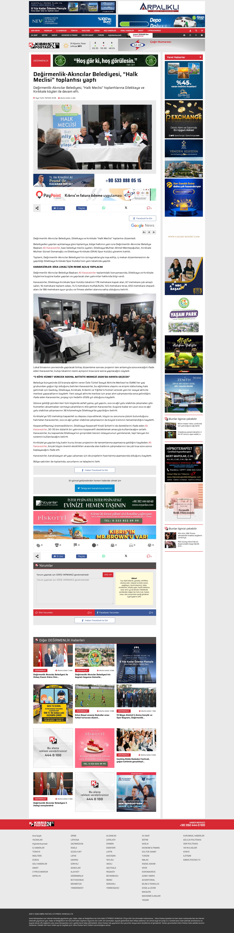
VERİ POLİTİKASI (190, 843)
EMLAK (145, 859)
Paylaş (81, 208)
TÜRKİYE (74, 30)
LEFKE (73, 855)
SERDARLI (111, 883)
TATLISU (110, 859)
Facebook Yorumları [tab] (109, 613)
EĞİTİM (44, 35)
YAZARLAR (48, 30)
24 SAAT (34, 35)
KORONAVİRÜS (148, 871)
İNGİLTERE (86, 30)
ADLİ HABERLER (110, 30)
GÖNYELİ (75, 863)
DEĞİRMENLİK (40, 60)
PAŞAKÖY (110, 871)
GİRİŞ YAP (108, 574)
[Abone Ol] (142, 225)
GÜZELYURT (76, 851)
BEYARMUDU (112, 875)
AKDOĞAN (111, 855)
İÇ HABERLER (61, 30)
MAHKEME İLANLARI (151, 895)
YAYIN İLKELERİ (190, 847)
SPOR (144, 867)
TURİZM (101, 35)
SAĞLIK (54, 35)
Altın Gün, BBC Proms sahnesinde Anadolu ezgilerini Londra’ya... (190, 535)
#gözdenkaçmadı (114, 35)
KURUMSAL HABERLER (193, 835)
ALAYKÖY (75, 871)
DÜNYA (97, 30)
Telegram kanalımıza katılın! (96, 488)
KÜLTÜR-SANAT (87, 35)
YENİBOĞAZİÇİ (112, 887)
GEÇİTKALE (111, 867)
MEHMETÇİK (76, 883)
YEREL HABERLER (127, 30)
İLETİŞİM (187, 855)
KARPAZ (74, 859)
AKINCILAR (76, 867)
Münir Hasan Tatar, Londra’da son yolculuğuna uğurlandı (190, 424)
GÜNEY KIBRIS (148, 875)
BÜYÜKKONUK (77, 879)
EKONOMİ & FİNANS (69, 35)
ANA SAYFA (35, 30)
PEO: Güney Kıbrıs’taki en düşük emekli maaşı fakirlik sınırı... (188, 543)
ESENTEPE (111, 847)
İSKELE (74, 847)
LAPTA (109, 851)
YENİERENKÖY (77, 887)
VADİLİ (109, 863)
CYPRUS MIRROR (154, 30)
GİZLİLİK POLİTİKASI (192, 839)
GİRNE (73, 835)
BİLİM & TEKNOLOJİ (150, 883)
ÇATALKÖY (111, 839)
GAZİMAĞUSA (77, 843)
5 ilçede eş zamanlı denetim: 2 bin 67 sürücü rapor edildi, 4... (190, 433)
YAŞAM (145, 900)
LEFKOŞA (75, 839)
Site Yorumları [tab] (46, 613)
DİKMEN (110, 843)
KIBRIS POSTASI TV (191, 859)
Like (60, 208)
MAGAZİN (146, 891)
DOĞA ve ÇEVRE (149, 887)
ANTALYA (36, 875)
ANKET (140, 30)
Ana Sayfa (36, 835)
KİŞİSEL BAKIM (148, 863)
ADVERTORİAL (148, 879)
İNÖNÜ (109, 879)
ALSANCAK (111, 835)
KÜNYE (186, 851)
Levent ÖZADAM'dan (141, 35)
